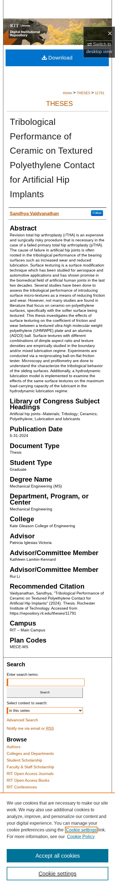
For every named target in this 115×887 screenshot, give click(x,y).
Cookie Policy (81, 836)
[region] (57, 840)
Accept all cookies (57, 856)
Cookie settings (81, 829)
